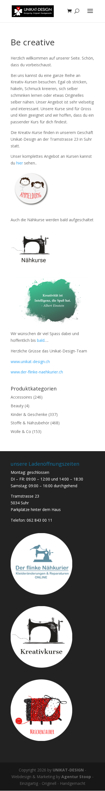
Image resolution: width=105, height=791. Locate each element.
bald (41, 340)
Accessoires (21, 397)
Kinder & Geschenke (29, 414)
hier (19, 163)
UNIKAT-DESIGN (68, 770)
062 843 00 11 (39, 520)
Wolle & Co (21, 431)
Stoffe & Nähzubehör (30, 422)
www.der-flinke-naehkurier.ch (37, 372)
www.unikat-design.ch (30, 361)
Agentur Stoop (76, 776)
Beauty (17, 405)
